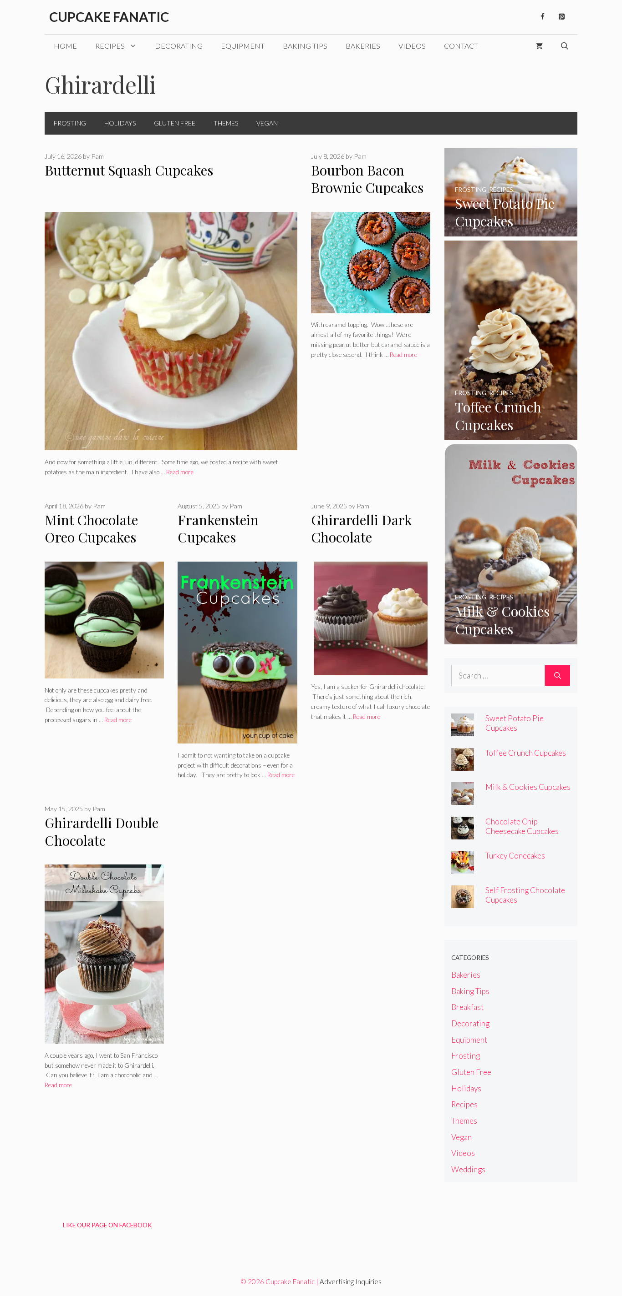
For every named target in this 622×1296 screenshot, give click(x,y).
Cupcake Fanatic (109, 17)
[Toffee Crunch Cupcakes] (511, 434)
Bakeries (363, 45)
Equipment (243, 45)
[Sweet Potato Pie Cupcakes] (511, 230)
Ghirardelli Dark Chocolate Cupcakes (361, 537)
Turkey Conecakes (515, 855)
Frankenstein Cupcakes (218, 529)
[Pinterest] (561, 17)
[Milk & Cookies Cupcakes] (511, 638)
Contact (461, 45)
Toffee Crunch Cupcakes (525, 753)
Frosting (70, 123)
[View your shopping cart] (539, 46)
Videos (412, 45)
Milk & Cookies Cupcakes (528, 787)
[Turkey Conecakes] (462, 867)
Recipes (110, 45)
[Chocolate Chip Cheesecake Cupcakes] (462, 833)
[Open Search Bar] (564, 46)
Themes (226, 123)
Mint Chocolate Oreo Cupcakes (91, 529)
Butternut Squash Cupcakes (129, 170)
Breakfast (467, 1007)
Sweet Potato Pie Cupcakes (514, 723)
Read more (180, 472)
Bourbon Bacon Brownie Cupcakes (367, 179)
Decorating (179, 45)
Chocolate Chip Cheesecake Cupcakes (522, 826)
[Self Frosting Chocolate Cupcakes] (462, 902)
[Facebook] (542, 17)
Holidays (120, 123)
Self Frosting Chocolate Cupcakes (525, 894)
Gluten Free (174, 123)
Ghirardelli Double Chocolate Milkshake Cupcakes (101, 849)
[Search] (558, 676)
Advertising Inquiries (351, 1281)
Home (65, 45)
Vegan (267, 123)
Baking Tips (305, 45)
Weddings (468, 1169)
